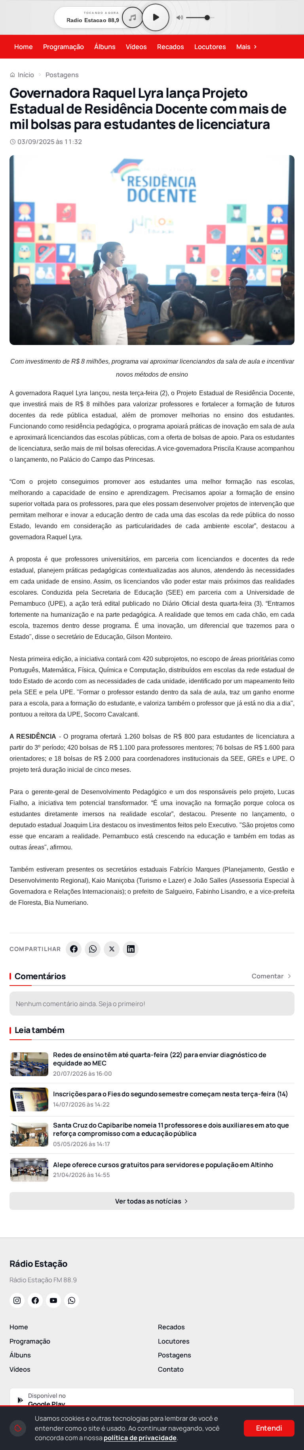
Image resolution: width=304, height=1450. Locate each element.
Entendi (269, 1428)
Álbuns (105, 46)
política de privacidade (140, 1437)
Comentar (268, 976)
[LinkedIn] (131, 949)
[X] (112, 949)
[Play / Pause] (155, 17)
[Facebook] (74, 949)
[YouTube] (53, 1300)
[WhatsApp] (93, 949)
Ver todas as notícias (148, 1200)
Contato (171, 1369)
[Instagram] (17, 1300)
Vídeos (136, 46)
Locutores (210, 46)
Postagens (62, 74)
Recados (170, 46)
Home (23, 46)
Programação (63, 46)
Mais (246, 46)
